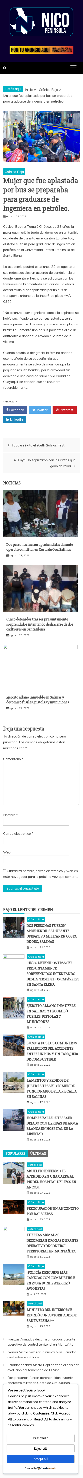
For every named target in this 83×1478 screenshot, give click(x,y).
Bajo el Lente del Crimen (28, 909)
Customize (40, 1438)
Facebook (16, 410)
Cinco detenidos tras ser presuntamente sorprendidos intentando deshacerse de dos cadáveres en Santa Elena (39, 624)
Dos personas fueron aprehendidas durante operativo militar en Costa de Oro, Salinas (39, 547)
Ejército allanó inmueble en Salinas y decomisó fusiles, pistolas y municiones (37, 699)
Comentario (13, 759)
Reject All (40, 1448)
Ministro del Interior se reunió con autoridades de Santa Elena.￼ (52, 1315)
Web (7, 852)
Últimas (38, 1153)
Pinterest (66, 410)
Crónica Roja (14, 172)
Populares (15, 1153)
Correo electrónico (18, 833)
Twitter (41, 410)
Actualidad (35, 1164)
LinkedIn (16, 419)
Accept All (40, 1459)
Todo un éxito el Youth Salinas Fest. (38, 445)
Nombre (10, 815)
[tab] (15, 1153)
